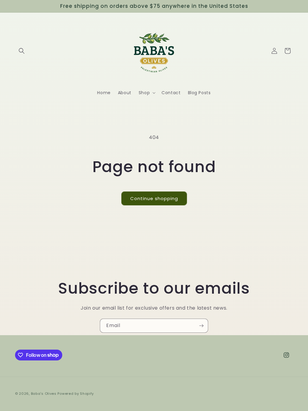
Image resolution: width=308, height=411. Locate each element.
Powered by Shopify (75, 393)
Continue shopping (154, 198)
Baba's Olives (44, 393)
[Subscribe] (201, 326)
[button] (21, 50)
